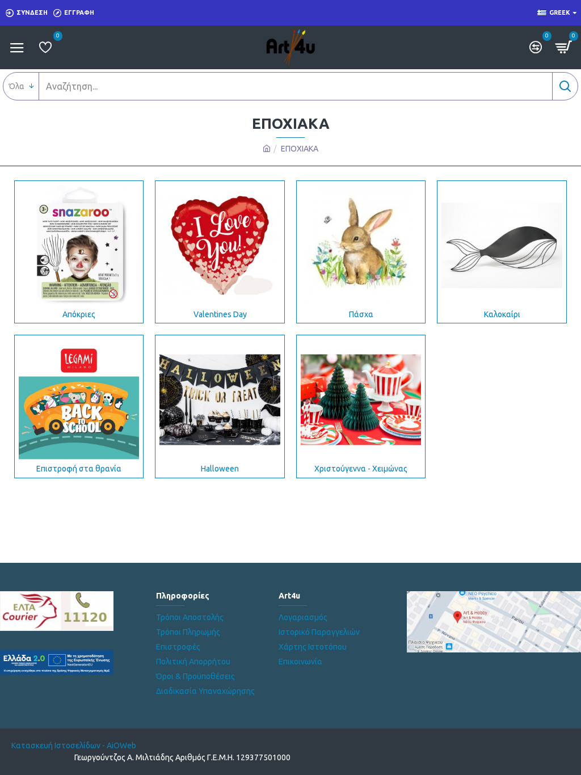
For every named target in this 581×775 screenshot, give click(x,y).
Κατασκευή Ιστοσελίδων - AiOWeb (73, 745)
